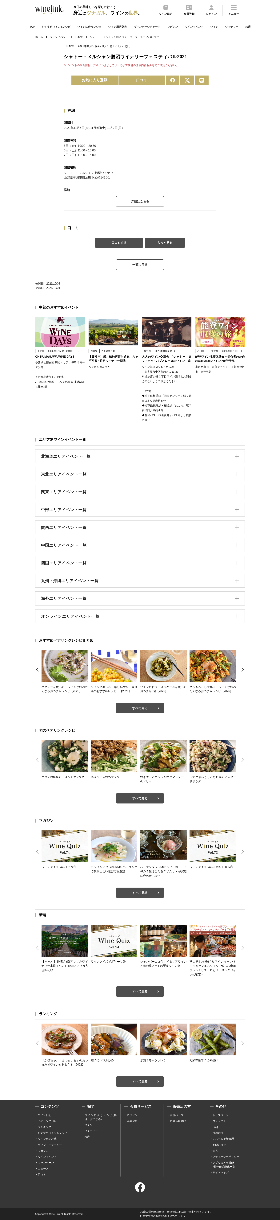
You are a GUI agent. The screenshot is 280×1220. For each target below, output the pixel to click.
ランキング (44, 1126)
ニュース (43, 1168)
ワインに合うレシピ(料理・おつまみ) (101, 1117)
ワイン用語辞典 (117, 26)
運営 (215, 1150)
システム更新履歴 (223, 1138)
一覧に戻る (140, 264)
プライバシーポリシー (226, 1156)
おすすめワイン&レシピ (56, 26)
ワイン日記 (44, 1115)
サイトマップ (221, 1172)
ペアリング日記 (47, 1121)
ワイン (214, 26)
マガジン (172, 26)
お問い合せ (219, 1144)
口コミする (119, 242)
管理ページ (176, 1115)
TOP (32, 26)
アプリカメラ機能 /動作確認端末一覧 (224, 1164)
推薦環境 (218, 1132)
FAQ (215, 1126)
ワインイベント (194, 26)
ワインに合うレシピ (89, 26)
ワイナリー (231, 26)
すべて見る (140, 708)
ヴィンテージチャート (147, 26)
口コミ (141, 80)
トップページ (221, 1115)
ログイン (132, 1115)
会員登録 (132, 1121)
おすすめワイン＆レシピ (52, 1132)
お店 (248, 26)
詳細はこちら (140, 201)
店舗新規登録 (178, 1121)
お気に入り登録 (94, 80)
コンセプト (219, 1121)
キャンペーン (46, 1162)
